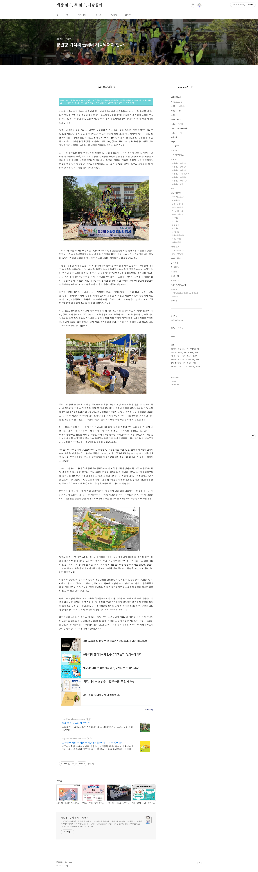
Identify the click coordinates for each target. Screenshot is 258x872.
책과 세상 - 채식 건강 (179, 177)
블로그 (173, 189)
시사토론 (174, 137)
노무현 (198, 367)
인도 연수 (175, 221)
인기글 (180, 328)
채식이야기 (175, 276)
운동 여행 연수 (176, 193)
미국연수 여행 (176, 239)
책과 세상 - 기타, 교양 (179, 181)
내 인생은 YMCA (177, 155)
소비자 (173, 142)
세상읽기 (174, 115)
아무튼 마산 (175, 301)
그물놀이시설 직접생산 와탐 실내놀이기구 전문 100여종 (92, 742)
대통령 (189, 363)
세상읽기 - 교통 (176, 133)
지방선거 (185, 349)
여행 (179, 367)
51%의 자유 (175, 280)
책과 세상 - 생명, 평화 (179, 167)
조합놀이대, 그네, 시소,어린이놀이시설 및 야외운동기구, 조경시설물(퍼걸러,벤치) (97, 728)
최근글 (173, 328)
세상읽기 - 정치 (176, 111)
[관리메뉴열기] (253, 436)
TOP (199, 863)
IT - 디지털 (175, 267)
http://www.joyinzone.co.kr (74, 719)
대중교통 (191, 360)
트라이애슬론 (176, 242)
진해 (197, 360)
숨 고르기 (174, 263)
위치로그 (99, 14)
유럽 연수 (175, 228)
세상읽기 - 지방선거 (178, 106)
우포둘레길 (175, 232)
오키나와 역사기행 (178, 235)
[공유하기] (69, 764)
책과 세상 (174, 159)
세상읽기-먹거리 (177, 124)
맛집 (179, 349)
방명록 (114, 14)
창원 (183, 356)
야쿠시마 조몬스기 (178, 197)
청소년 (189, 356)
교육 (172, 363)
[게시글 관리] (72, 764)
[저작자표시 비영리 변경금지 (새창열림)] (90, 764)
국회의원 (174, 360)
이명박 (179, 356)
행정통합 (178, 363)
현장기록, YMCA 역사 (179, 285)
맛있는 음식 (175, 247)
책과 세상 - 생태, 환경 (179, 170)
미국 (191, 353)
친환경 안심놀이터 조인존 (76, 723)
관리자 (128, 14)
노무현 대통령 (176, 258)
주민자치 (174, 349)
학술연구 (174, 289)
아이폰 (184, 367)
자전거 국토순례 (177, 207)
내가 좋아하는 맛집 (178, 250)
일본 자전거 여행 (177, 204)
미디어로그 (83, 14)
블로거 (195, 356)
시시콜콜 (174, 272)
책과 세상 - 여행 (177, 184)
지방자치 (193, 349)
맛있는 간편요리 (177, 254)
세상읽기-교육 (176, 119)
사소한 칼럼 (175, 151)
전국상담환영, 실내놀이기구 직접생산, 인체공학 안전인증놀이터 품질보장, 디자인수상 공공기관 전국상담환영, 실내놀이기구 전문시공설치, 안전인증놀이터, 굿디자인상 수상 (98, 748)
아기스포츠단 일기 (177, 102)
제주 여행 (175, 218)
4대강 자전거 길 (177, 211)
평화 (179, 360)
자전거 (180, 353)
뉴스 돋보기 (175, 146)
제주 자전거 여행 (177, 214)
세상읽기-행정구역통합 (179, 128)
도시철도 (191, 367)
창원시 (197, 353)
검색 (193, 5)
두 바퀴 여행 (176, 200)
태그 (68, 14)
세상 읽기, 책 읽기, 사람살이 (79, 5)
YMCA (186, 353)
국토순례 (174, 367)
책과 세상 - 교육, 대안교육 (180, 174)
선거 (194, 363)
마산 (183, 363)
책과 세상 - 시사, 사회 (179, 163)
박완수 (173, 356)
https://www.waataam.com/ (74, 738)
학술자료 (175, 297)
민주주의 (174, 353)
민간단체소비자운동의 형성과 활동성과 (185, 293)
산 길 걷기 (175, 225)
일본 (198, 349)
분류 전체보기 (176, 97)
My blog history (177, 320)
